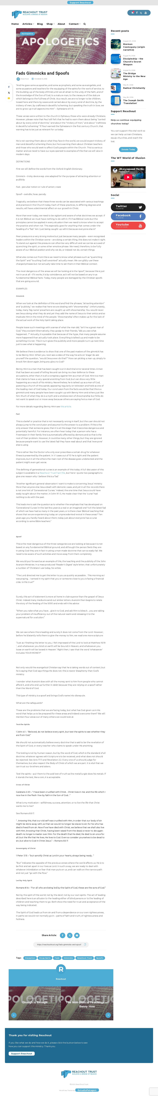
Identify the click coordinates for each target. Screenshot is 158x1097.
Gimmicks (68, 958)
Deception (30, 958)
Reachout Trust (84, 958)
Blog (40, 24)
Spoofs (99, 958)
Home (15, 24)
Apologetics (27, 34)
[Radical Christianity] (116, 88)
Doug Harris (44, 958)
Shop (50, 24)
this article (66, 406)
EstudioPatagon (87, 1090)
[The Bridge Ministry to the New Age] (116, 73)
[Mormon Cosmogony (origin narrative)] (116, 44)
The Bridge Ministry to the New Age (134, 76)
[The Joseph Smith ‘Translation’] (116, 100)
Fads (57, 958)
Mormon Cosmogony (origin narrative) (134, 47)
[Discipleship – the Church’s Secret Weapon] (116, 59)
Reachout (61, 979)
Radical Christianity (134, 88)
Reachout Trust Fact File (52, 473)
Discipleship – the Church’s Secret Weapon (133, 62)
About (61, 24)
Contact (74, 24)
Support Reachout (80, 2)
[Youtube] (146, 13)
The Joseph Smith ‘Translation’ (133, 101)
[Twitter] (141, 13)
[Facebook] (137, 13)
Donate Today (128, 149)
